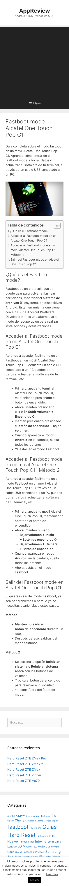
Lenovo (12, 846)
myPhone (55, 846)
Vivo (42, 856)
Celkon (10, 820)
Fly (31, 827)
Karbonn (48, 841)
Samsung (53, 851)
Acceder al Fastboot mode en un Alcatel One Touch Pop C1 (33, 238)
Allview (20, 816)
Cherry (19, 820)
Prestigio (39, 852)
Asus (36, 816)
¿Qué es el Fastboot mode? (29, 231)
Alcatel (11, 816)
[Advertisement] (34, 61)
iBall (32, 841)
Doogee (47, 820)
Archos (29, 816)
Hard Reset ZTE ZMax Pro (26, 758)
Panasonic (28, 851)
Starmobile (27, 857)
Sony (10, 856)
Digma (40, 820)
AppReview (34, 10)
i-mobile (24, 841)
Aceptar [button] (34, 879)
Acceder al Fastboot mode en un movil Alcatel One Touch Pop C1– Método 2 (34, 250)
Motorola (44, 846)
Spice (18, 856)
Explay (55, 821)
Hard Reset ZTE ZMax (23, 769)
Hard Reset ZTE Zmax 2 (25, 764)
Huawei (13, 841)
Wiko (49, 856)
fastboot (18, 827)
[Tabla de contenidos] (57, 226)
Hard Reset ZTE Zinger (24, 775)
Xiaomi (56, 856)
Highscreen (42, 836)
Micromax (30, 846)
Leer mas (52, 874)
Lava (58, 841)
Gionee (37, 828)
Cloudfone (30, 820)
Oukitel (18, 852)
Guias (49, 827)
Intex (39, 841)
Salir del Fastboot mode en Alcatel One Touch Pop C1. (34, 262)
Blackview (45, 816)
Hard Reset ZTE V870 (23, 781)
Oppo (10, 852)
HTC (52, 836)
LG (20, 846)
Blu (54, 816)
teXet (35, 856)
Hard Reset (21, 835)
